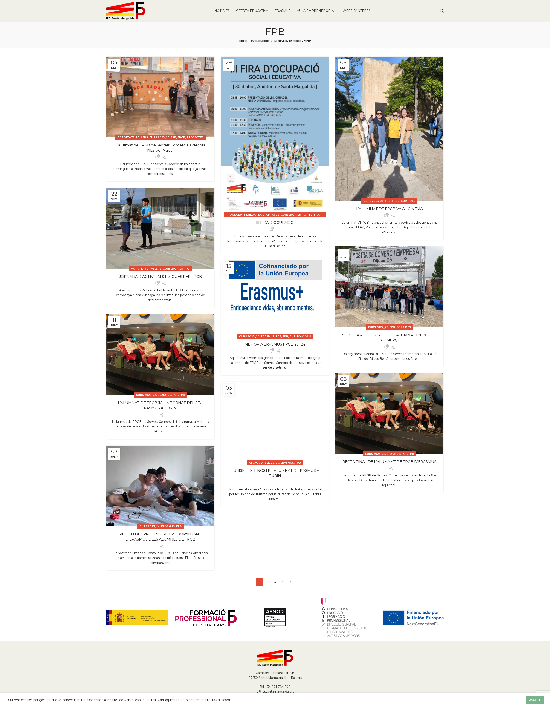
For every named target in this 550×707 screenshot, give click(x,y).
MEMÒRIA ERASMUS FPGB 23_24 (274, 344)
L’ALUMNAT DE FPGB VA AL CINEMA (389, 209)
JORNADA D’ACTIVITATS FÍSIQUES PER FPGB (160, 276)
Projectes (195, 137)
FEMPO (314, 214)
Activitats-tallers (133, 137)
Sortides (408, 201)
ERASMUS (267, 336)
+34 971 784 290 (277, 687)
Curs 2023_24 (249, 336)
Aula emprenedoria (245, 214)
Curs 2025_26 (159, 137)
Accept (535, 699)
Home (243, 41)
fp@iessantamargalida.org (275, 691)
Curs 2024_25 (291, 214)
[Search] (441, 10)
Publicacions (260, 41)
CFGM (266, 214)
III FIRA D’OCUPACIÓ (275, 222)
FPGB (181, 137)
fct (305, 214)
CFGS (275, 214)
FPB (173, 137)
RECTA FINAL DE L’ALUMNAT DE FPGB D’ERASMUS (389, 462)
